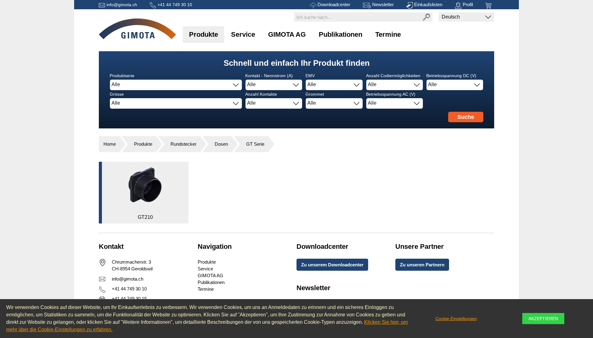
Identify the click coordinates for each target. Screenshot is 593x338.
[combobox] (176, 85)
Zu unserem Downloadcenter (332, 264)
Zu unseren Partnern (422, 264)
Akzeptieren (543, 318)
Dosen (221, 144)
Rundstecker (183, 144)
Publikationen (340, 34)
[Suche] (426, 17)
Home (109, 144)
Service (243, 34)
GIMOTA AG (287, 34)
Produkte (203, 34)
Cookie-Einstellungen (456, 318)
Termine (388, 34)
